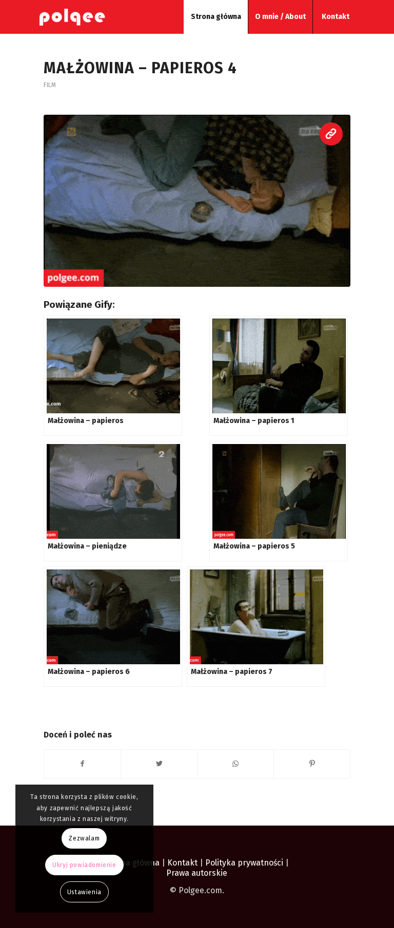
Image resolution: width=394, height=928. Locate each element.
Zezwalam (84, 838)
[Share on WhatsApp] (235, 764)
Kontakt (182, 863)
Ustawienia (84, 892)
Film (50, 85)
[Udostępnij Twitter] (159, 764)
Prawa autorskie (196, 873)
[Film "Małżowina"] (197, 201)
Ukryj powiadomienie (84, 865)
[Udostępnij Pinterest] (312, 764)
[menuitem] (216, 17)
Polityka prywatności (245, 863)
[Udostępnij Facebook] (82, 764)
